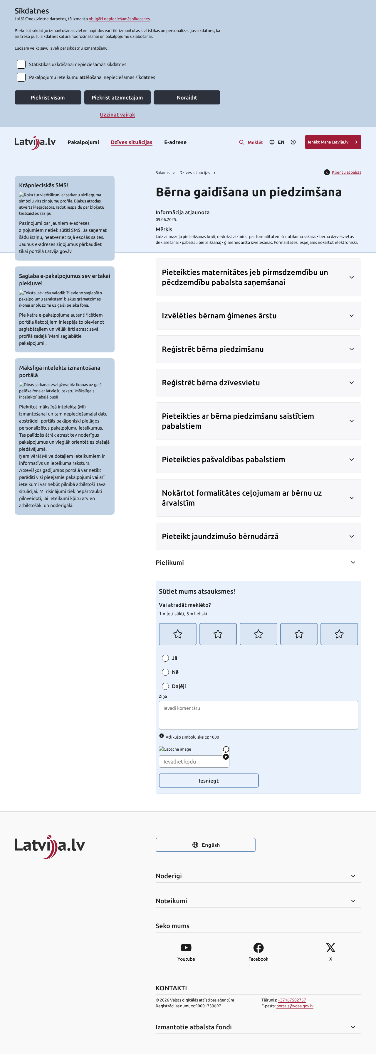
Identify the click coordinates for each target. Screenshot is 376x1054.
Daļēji (179, 686)
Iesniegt (209, 780)
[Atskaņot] (225, 756)
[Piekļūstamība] (293, 142)
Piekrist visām (48, 97)
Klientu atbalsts (346, 172)
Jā (174, 658)
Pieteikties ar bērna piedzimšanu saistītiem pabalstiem (238, 421)
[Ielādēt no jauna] (225, 749)
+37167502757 (292, 1000)
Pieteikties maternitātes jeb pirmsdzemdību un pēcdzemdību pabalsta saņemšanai (245, 277)
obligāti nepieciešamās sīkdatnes (119, 18)
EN (281, 142)
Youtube (186, 959)
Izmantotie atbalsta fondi (194, 1027)
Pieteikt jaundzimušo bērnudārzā (220, 536)
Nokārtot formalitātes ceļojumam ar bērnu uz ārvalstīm (242, 498)
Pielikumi (170, 562)
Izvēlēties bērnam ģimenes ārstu (219, 315)
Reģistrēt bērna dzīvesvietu (211, 382)
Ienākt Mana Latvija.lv (328, 142)
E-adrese (175, 142)
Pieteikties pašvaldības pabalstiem (223, 459)
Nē (175, 672)
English (211, 845)
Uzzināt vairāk (117, 114)
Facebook (258, 959)
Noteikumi (171, 900)
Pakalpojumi (83, 142)
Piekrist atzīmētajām (117, 97)
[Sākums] (65, 847)
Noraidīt (187, 97)
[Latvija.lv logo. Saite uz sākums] (35, 143)
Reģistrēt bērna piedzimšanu (213, 349)
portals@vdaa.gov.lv (294, 1006)
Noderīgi (169, 875)
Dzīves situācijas (131, 142)
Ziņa (163, 696)
